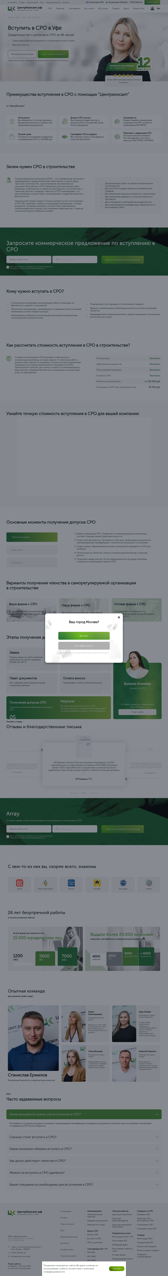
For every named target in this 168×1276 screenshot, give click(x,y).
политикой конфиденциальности (86, 645)
